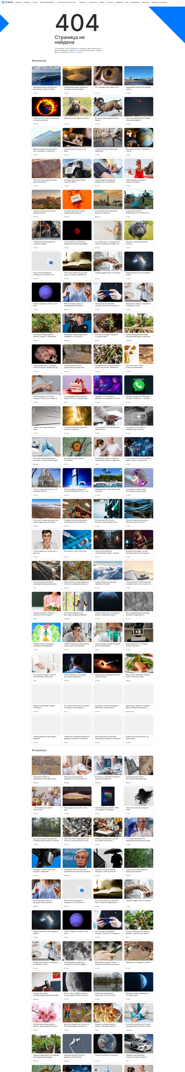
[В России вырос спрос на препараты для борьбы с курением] (77, 297)
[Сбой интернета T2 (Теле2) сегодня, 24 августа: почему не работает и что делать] (46, 389)
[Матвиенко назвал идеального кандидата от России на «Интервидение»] (77, 327)
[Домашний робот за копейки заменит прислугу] (138, 637)
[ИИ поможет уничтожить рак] (77, 544)
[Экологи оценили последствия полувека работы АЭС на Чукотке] (46, 893)
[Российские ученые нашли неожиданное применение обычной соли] (138, 482)
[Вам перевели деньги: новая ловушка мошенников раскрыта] (107, 1017)
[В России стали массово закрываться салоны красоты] (77, 832)
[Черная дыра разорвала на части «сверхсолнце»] (107, 668)
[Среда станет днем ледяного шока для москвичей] (138, 924)
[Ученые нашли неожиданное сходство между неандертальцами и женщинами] (46, 235)
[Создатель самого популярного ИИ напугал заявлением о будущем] (107, 699)
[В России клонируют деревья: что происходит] (107, 327)
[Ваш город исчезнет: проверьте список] (138, 142)
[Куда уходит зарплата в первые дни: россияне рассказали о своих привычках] (138, 699)
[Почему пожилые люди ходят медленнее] (107, 142)
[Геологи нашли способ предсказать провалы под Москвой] (77, 358)
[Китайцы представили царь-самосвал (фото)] (77, 173)
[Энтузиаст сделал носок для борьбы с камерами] (46, 924)
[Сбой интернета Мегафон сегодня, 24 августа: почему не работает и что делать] (107, 297)
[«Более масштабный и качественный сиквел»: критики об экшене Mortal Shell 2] (107, 544)
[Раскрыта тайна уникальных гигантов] (138, 235)
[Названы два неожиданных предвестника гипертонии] (107, 173)
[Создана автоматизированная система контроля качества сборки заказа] (77, 513)
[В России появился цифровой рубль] (138, 791)
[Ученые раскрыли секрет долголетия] (46, 862)
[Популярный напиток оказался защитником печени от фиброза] (107, 451)
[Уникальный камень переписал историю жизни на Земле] (77, 80)
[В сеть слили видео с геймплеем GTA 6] (77, 760)
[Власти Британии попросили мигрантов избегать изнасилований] (107, 204)
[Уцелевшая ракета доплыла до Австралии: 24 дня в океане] (46, 80)
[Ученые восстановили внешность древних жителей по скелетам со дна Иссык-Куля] (77, 730)
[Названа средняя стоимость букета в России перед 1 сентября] (46, 606)
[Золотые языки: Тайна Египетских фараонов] (138, 358)
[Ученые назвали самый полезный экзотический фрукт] (107, 637)
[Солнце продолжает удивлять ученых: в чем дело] (77, 420)
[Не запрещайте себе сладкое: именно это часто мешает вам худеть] (77, 389)
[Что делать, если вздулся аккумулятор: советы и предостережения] (138, 420)
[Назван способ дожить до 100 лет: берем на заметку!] (107, 893)
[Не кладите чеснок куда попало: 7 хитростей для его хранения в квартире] (107, 358)
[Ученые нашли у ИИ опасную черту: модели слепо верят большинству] (107, 760)
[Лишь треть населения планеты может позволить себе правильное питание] (138, 668)
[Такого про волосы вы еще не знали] (138, 862)
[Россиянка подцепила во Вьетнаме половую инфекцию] (77, 606)
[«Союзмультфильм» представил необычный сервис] (77, 791)
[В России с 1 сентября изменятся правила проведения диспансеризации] (107, 832)
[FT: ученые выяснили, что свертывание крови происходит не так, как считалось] (138, 893)
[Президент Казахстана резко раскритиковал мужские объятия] (77, 924)
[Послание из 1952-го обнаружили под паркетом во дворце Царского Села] (46, 832)
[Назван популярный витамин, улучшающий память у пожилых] (138, 327)
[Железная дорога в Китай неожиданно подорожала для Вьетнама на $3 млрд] (46, 575)
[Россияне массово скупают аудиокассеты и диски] (77, 204)
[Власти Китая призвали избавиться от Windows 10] (46, 266)
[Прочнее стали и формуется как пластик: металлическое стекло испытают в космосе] (77, 893)
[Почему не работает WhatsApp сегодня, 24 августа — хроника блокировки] (138, 389)
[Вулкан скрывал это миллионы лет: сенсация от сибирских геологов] (46, 142)
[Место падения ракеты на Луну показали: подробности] (138, 606)
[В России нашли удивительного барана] (107, 111)
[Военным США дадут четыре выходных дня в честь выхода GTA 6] (138, 544)
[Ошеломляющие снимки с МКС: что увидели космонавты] (107, 862)
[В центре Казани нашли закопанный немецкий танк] (138, 832)
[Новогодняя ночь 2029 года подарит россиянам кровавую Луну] (77, 235)
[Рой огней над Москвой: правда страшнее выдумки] (138, 111)
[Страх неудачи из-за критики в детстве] (46, 544)
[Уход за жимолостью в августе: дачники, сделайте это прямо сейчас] (138, 986)
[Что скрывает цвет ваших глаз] (107, 80)
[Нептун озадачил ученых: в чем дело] (46, 297)
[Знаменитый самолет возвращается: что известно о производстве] (138, 204)
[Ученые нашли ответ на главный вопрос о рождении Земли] (107, 606)
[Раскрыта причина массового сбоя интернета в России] (138, 513)
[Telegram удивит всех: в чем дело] (107, 266)
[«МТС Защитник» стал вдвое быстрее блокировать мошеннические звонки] (77, 668)
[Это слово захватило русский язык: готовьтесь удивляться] (77, 266)
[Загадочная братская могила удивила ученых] (46, 204)
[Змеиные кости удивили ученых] (138, 1017)
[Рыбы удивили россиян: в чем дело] (77, 862)
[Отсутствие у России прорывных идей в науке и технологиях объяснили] (138, 451)
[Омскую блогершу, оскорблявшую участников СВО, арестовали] (46, 1048)
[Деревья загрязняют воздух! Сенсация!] (46, 699)
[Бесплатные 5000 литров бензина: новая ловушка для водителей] (107, 513)
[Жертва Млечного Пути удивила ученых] (138, 266)
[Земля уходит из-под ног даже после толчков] (46, 791)
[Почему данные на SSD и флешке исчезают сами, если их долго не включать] (138, 575)
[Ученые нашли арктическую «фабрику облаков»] (107, 575)
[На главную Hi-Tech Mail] (8, 2)
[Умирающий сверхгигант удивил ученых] (138, 80)
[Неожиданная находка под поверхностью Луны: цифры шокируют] (77, 1017)
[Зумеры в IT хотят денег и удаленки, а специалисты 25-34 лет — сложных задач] (107, 389)
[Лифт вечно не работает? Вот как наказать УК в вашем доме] (107, 791)
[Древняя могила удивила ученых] (77, 111)
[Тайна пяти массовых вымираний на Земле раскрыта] (46, 111)
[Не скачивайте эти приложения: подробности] (107, 420)
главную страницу (75, 52)
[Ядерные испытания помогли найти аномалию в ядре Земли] (46, 760)
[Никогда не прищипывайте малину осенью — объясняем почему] (46, 327)
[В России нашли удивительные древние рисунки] (46, 173)
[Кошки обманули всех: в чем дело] (77, 142)
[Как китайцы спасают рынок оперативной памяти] (138, 760)
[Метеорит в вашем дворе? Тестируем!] (77, 451)
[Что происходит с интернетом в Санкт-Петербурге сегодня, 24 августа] (107, 235)
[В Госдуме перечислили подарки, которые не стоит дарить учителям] (77, 699)
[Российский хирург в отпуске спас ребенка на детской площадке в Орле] (46, 668)
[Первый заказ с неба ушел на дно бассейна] (107, 482)
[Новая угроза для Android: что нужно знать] (138, 730)
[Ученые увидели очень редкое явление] (46, 730)
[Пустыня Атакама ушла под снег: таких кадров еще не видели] (46, 513)
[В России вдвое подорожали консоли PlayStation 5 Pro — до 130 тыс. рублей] (77, 482)
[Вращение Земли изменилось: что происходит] (138, 1048)
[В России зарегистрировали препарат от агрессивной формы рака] (46, 451)
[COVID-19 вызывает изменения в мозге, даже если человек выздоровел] (77, 637)
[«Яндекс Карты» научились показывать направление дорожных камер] (46, 637)
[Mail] (3, 2)
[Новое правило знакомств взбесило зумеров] (138, 173)
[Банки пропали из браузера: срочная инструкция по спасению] (107, 730)
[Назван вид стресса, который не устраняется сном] (138, 297)
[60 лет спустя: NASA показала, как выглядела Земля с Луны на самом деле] (77, 1048)
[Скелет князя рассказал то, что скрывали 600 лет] (46, 482)
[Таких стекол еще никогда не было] (46, 420)
